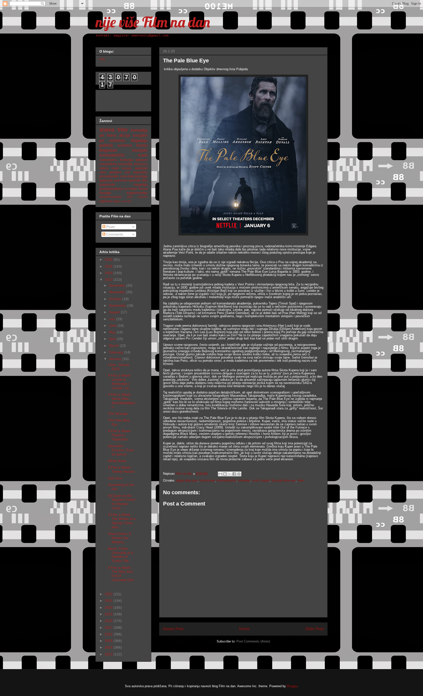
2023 (109, 279)
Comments (114, 234)
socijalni (139, 135)
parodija (141, 176)
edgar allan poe (187, 480)
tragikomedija (137, 193)
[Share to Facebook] (234, 473)
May (113, 332)
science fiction (132, 145)
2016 (109, 634)
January (115, 359)
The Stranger (118, 413)
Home (244, 629)
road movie (121, 168)
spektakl (141, 168)
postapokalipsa (111, 189)
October (115, 299)
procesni (120, 180)
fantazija (126, 160)
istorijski (139, 150)
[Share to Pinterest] (238, 473)
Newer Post (173, 629)
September (118, 305)
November (117, 292)
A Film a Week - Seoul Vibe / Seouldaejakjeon (121, 401)
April (113, 339)
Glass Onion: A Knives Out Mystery (119, 538)
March (114, 346)
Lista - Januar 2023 (118, 367)
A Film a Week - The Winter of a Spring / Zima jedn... (122, 521)
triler (301, 480)
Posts (110, 227)
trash (142, 155)
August (115, 312)
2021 (109, 601)
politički (106, 145)
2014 (109, 647)
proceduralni (109, 176)
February (116, 352)
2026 (109, 259)
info (102, 59)
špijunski (106, 180)
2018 (109, 621)
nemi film (126, 201)
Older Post (314, 629)
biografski (108, 150)
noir (127, 172)
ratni (102, 172)
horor (112, 135)
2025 (109, 266)
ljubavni (141, 160)
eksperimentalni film (115, 197)
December (117, 285)
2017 (109, 627)
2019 (109, 614)
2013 (109, 654)
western (115, 172)
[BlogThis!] (225, 473)
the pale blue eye (283, 480)
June (113, 325)
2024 (109, 273)
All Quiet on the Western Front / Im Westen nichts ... (122, 502)
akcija (124, 135)
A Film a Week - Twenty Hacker (121, 469)
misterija (244, 480)
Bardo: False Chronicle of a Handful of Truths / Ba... (120, 555)
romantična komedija (115, 164)
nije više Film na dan (152, 22)
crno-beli (127, 176)
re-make (130, 189)
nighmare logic (109, 201)
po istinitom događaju (123, 140)
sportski (135, 180)
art (101, 135)
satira (103, 168)
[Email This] (220, 473)
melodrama (108, 160)
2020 (109, 607)
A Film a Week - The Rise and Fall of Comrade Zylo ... (121, 576)
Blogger (292, 686)
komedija (139, 130)
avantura (140, 164)
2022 (109, 594)
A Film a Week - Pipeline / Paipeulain (120, 435)
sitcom (142, 197)
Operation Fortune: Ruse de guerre (121, 450)
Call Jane (115, 478)
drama (106, 130)
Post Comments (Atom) (253, 641)
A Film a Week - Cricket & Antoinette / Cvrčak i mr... (120, 381)
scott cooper (261, 480)
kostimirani (207, 480)
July (112, 319)
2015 (109, 641)
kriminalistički (226, 480)
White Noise (117, 461)
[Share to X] (229, 473)
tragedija (140, 184)
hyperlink (140, 172)
